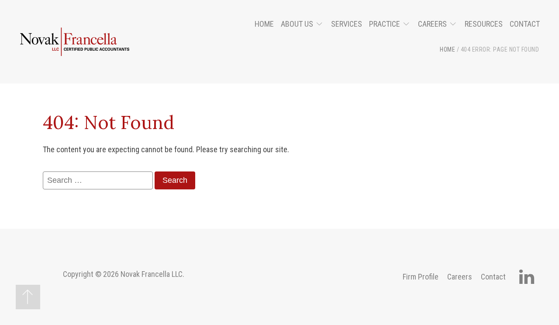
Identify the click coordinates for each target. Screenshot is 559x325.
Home (264, 23)
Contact (525, 23)
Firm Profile (420, 276)
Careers (432, 23)
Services (346, 23)
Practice (384, 23)
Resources (484, 23)
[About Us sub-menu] (321, 24)
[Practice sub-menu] (408, 24)
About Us (297, 23)
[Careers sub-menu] (454, 24)
